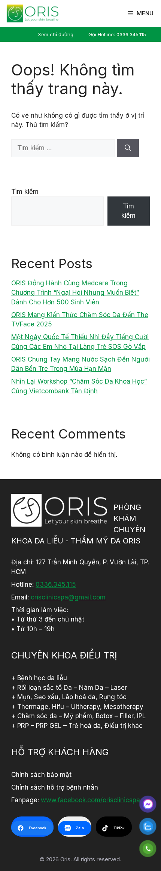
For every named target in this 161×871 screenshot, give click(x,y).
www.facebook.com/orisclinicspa (90, 800)
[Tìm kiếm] (128, 148)
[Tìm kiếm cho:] (64, 148)
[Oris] (32, 13)
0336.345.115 (56, 584)
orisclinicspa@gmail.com (68, 597)
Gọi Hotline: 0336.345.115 (117, 34)
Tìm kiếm (25, 191)
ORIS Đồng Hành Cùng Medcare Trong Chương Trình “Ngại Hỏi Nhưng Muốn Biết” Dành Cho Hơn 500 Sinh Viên (75, 292)
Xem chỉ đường (55, 34)
